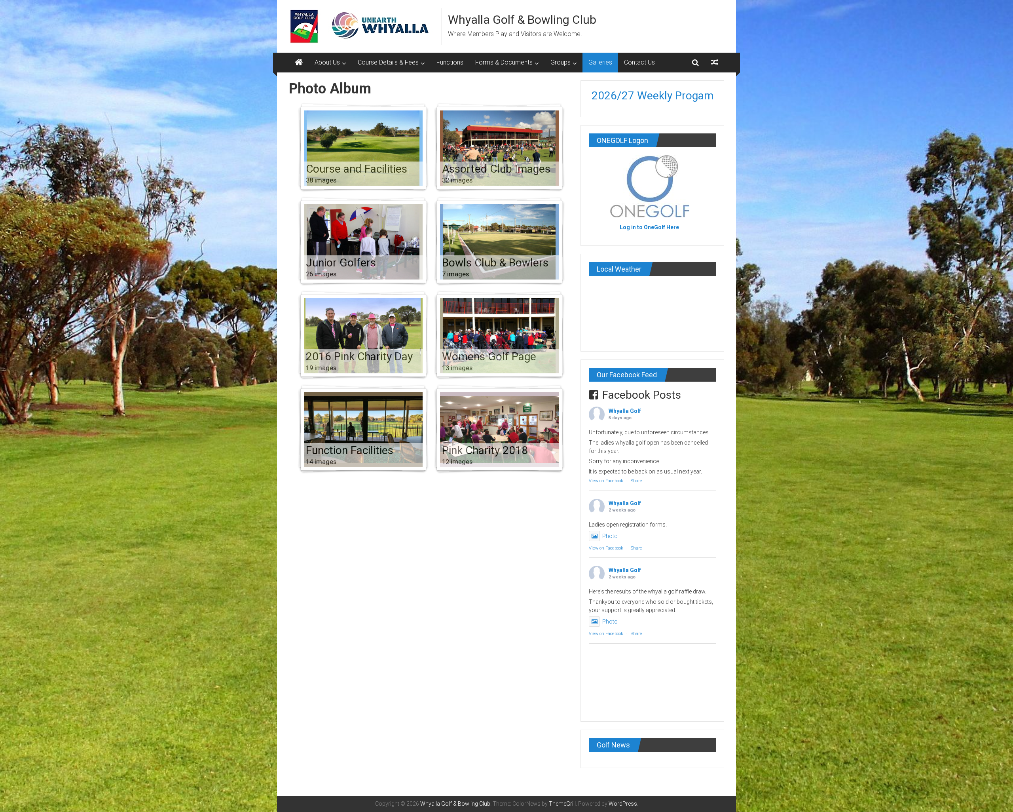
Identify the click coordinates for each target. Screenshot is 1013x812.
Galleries (600, 62)
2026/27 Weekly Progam (652, 95)
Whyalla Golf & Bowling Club (522, 20)
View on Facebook (606, 480)
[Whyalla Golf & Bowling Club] (299, 62)
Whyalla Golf (625, 411)
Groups (560, 62)
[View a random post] (714, 62)
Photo (610, 536)
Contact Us (639, 62)
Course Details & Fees (388, 62)
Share (636, 480)
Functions (449, 62)
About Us (327, 62)
